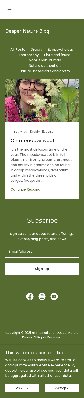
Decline (22, 387)
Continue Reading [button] (25, 189)
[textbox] (42, 251)
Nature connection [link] (45, 65)
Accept (61, 387)
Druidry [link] (36, 49)
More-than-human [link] (44, 60)
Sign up (42, 268)
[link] (42, 139)
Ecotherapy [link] (29, 54)
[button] (13, 9)
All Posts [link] (17, 49)
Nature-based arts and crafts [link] (44, 71)
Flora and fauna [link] (57, 54)
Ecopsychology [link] (61, 49)
